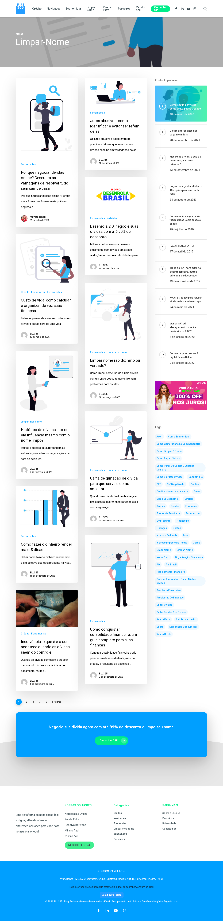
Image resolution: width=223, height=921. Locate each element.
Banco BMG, (73, 879)
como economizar (179, 436)
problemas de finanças (170, 597)
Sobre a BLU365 (171, 813)
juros (196, 542)
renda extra (163, 619)
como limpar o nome (169, 451)
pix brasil (171, 564)
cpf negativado (175, 484)
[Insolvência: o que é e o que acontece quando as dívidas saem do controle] (47, 640)
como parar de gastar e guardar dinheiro (175, 467)
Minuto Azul (72, 830)
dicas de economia (167, 498)
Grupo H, (103, 879)
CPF (158, 484)
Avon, (63, 879)
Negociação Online (76, 813)
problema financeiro (168, 590)
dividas (160, 506)
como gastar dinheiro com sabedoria (178, 444)
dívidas (175, 506)
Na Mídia (112, 218)
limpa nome (163, 550)
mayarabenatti (38, 216)
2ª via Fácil (71, 836)
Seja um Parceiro (112, 895)
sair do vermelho (186, 619)
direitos (189, 498)
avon (159, 436)
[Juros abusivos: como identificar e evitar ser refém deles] (116, 124)
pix (158, 564)
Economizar (38, 292)
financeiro (182, 520)
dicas (197, 491)
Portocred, (142, 879)
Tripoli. (159, 879)
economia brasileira (168, 513)
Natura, (131, 879)
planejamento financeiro (170, 571)
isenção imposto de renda (171, 542)
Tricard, (152, 879)
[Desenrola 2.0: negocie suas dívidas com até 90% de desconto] (116, 226)
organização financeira (189, 557)
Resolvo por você (75, 825)
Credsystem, (91, 879)
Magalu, (122, 879)
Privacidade (169, 823)
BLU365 (103, 159)
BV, (82, 879)
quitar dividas (164, 605)
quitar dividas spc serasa (171, 612)
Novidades (119, 818)
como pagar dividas (168, 458)
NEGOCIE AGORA (79, 845)
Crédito (25, 292)
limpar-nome (185, 550)
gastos (177, 528)
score (159, 626)
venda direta (163, 634)
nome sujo (162, 557)
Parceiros (119, 839)
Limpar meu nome (117, 352)
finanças (161, 528)
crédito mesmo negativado (172, 491)
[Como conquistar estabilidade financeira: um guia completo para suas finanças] (116, 609)
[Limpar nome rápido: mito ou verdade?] (116, 343)
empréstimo (163, 520)
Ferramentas (28, 164)
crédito (194, 484)
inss (185, 535)
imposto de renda (166, 535)
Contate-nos (169, 828)
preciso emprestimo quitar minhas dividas (176, 581)
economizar (193, 513)
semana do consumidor (183, 626)
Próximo (56, 701)
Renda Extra (72, 819)
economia (191, 506)
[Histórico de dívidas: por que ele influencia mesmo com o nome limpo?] (47, 415)
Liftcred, (113, 879)
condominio (196, 477)
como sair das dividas (169, 477)
